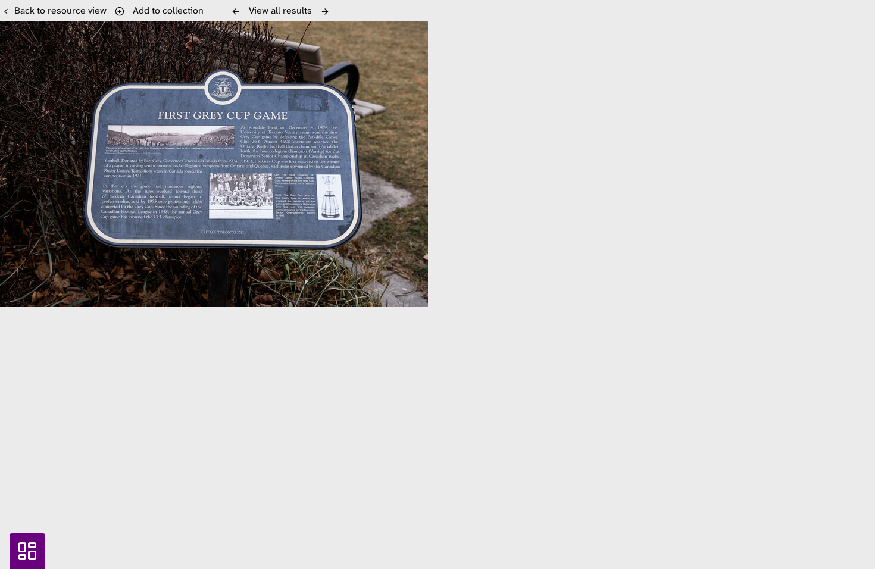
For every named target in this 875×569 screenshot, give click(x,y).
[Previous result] (236, 11)
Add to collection (166, 10)
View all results (280, 10)
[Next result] (325, 11)
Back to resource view (60, 10)
